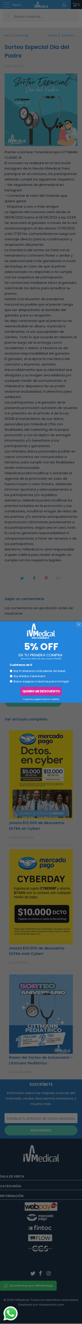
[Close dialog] (79, 624)
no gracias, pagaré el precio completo (41, 699)
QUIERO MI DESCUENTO (41, 691)
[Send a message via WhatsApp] (10, 1313)
